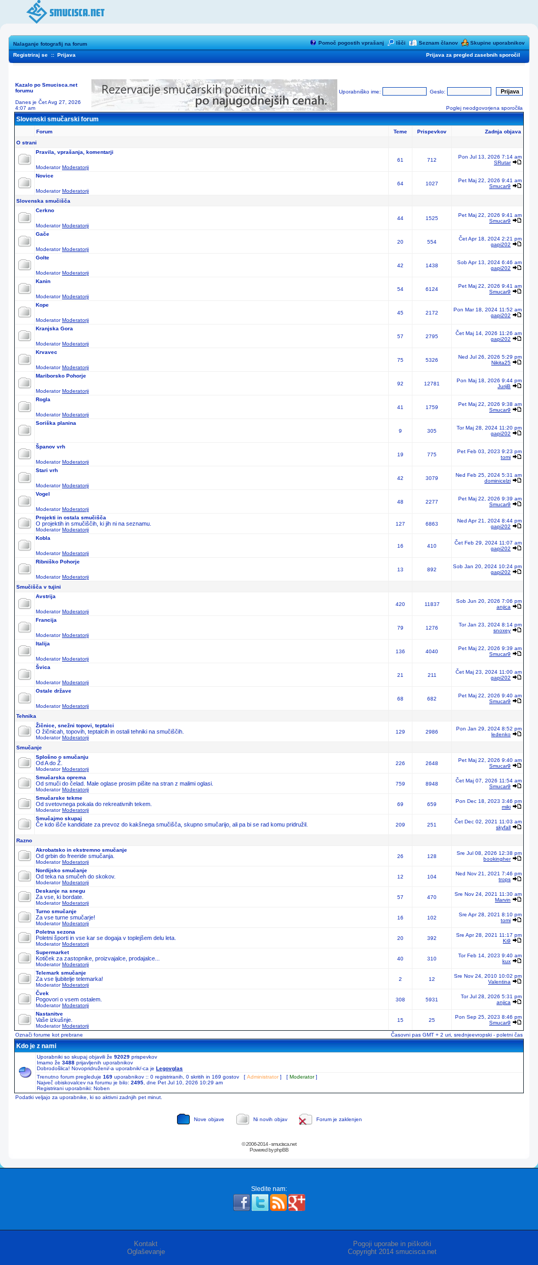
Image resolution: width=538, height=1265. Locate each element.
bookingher (497, 859)
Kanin (43, 281)
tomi (506, 457)
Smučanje (29, 747)
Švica (43, 667)
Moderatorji (75, 167)
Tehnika (26, 716)
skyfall (503, 827)
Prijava (66, 55)
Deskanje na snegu (60, 891)
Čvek (42, 993)
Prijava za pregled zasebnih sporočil (473, 55)
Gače (42, 234)
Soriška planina (56, 423)
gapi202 (501, 244)
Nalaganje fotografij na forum (50, 44)
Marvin (503, 900)
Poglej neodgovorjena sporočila (484, 108)
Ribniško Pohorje (58, 561)
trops (505, 879)
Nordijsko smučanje (61, 870)
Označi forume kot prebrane (49, 1035)
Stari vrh (47, 470)
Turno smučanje (56, 911)
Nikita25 (501, 362)
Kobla (43, 538)
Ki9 (507, 941)
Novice (45, 176)
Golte (42, 257)
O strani (26, 142)
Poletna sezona (55, 932)
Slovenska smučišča (43, 201)
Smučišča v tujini (38, 587)
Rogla (43, 399)
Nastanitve (49, 1014)
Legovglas (169, 1068)
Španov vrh (50, 446)
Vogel (43, 494)
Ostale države (53, 691)
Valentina (499, 982)
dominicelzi (497, 481)
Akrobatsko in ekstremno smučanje (81, 850)
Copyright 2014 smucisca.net (392, 1252)
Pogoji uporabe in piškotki (392, 1244)
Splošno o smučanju (62, 757)
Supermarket (52, 952)
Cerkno (45, 210)
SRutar (502, 162)
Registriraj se (30, 55)
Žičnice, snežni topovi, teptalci (75, 725)
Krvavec (46, 352)
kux (506, 961)
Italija (43, 643)
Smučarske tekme (59, 798)
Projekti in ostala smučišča (71, 517)
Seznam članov (438, 43)
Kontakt (146, 1244)
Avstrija (46, 596)
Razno (24, 840)
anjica (503, 607)
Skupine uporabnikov (497, 43)
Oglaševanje (146, 1252)
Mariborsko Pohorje (61, 376)
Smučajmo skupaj (59, 818)
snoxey (502, 630)
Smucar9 (500, 186)
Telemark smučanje (61, 973)
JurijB (504, 386)
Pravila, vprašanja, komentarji (74, 152)
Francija (46, 620)
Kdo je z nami (36, 1046)
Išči (401, 43)
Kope (42, 305)
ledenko (501, 734)
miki (506, 807)
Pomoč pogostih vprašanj (351, 43)
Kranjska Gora (54, 328)
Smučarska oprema (61, 777)
